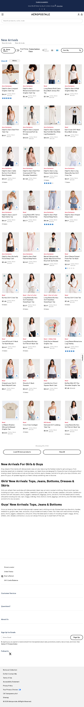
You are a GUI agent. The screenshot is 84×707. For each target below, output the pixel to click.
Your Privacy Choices (10, 690)
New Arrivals (6, 43)
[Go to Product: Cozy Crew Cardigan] (31, 432)
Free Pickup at (30, 50)
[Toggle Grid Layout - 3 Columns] (52, 50)
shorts (22, 494)
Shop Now (56, 6)
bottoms (37, 473)
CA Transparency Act (10, 694)
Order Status (8, 572)
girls (64, 469)
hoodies (77, 509)
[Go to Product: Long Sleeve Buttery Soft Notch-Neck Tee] (31, 351)
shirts (50, 492)
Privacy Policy (12, 644)
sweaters (62, 492)
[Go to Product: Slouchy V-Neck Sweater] (31, 393)
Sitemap (6, 697)
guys (70, 469)
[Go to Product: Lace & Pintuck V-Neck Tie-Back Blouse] (10, 351)
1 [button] (39, 9)
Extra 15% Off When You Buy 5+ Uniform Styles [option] (42, 6)
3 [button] (44, 9)
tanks (21, 492)
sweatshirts (34, 492)
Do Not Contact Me (10, 674)
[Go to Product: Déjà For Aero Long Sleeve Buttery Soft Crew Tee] (73, 183)
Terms (3, 644)
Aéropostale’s (26, 469)
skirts (6, 499)
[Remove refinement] (17, 61)
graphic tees (43, 492)
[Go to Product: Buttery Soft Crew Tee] (10, 305)
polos (27, 511)
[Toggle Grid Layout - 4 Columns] (57, 50)
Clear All (4, 61)
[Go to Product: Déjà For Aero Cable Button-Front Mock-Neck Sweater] (10, 183)
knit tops (11, 492)
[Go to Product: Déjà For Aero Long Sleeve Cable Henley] (52, 181)
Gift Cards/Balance (11, 580)
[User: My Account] (79, 14)
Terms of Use (7, 678)
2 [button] (42, 9)
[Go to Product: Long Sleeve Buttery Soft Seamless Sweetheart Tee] (31, 309)
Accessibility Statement (11, 682)
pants (49, 494)
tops (32, 473)
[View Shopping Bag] (82, 14)
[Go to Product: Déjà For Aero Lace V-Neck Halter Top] (10, 224)
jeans (43, 473)
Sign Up (76, 637)
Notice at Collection (10, 670)
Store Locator (9, 567)
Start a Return (8, 576)
